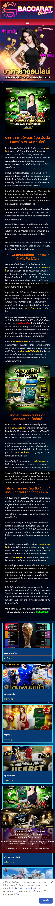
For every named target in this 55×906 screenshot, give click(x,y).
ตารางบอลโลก (11, 653)
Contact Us (11, 848)
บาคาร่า (7, 734)
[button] (27, 22)
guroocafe (9, 694)
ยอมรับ (46, 900)
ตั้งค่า (18, 894)
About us (26, 848)
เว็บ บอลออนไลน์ (12, 857)
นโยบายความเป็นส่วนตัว (25, 888)
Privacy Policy (42, 848)
